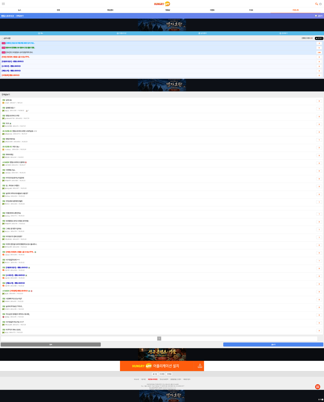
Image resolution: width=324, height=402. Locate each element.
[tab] (40, 33)
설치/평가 (203, 33)
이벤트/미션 (122, 33)
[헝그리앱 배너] (162, 354)
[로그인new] (320, 3)
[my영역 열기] (3, 3)
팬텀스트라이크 (7, 16)
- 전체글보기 (19, 16)
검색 (50, 345)
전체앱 (169, 374)
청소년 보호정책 (164, 379)
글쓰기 (320, 16)
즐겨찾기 (284, 33)
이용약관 (143, 379)
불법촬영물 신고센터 (175, 379)
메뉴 (41, 33)
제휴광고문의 (186, 379)
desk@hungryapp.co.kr (169, 388)
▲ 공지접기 (319, 38)
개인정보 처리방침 (152, 379)
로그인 (155, 374)
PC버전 (162, 374)
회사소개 (136, 379)
